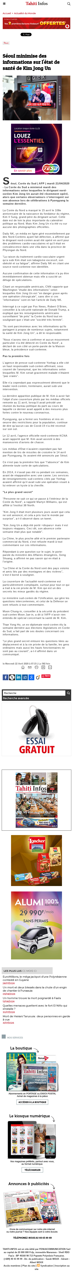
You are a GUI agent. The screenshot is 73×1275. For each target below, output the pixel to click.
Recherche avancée (16, 698)
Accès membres (12, 1265)
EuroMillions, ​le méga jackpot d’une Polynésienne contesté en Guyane (35, 978)
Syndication (46, 1265)
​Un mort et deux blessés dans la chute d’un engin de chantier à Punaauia (35, 989)
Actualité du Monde (25, 13)
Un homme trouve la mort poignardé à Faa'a (32, 998)
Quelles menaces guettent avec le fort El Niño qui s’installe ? (35, 1007)
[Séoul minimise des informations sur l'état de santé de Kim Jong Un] (36, 77)
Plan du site (28, 1265)
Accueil (7, 13)
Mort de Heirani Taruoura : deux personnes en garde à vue (36, 1018)
